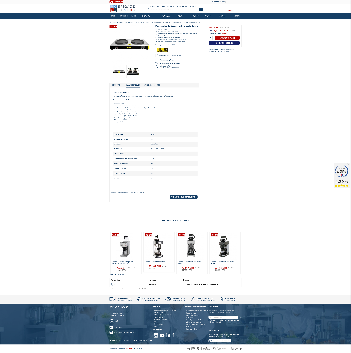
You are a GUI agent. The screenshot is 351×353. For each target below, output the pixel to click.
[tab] (116, 85)
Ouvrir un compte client (222, 341)
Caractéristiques (133, 85)
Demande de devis (225, 43)
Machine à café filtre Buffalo (155, 262)
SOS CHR (189, 327)
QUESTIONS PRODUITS (152, 85)
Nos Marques (191, 318)
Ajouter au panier (227, 38)
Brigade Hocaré (119, 307)
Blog (155, 326)
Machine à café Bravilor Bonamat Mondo (190, 262)
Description (116, 85)
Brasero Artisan (191, 329)
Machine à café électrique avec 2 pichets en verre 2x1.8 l (123, 262)
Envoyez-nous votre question (184, 197)
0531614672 (118, 2)
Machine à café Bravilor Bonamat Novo (223, 262)
